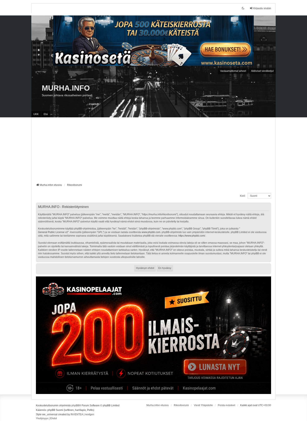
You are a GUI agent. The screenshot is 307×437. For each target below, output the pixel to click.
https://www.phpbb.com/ (191, 235)
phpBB (75, 405)
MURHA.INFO (66, 88)
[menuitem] (42, 418)
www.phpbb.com (151, 232)
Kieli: (243, 195)
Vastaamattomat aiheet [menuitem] (233, 71)
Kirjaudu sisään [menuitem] (262, 8)
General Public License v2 (53, 232)
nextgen (89, 414)
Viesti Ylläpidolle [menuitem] (203, 405)
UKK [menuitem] (36, 114)
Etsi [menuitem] (46, 114)
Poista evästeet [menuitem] (226, 405)
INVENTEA (77, 414)
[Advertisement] (153, 152)
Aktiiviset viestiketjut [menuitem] (262, 71)
